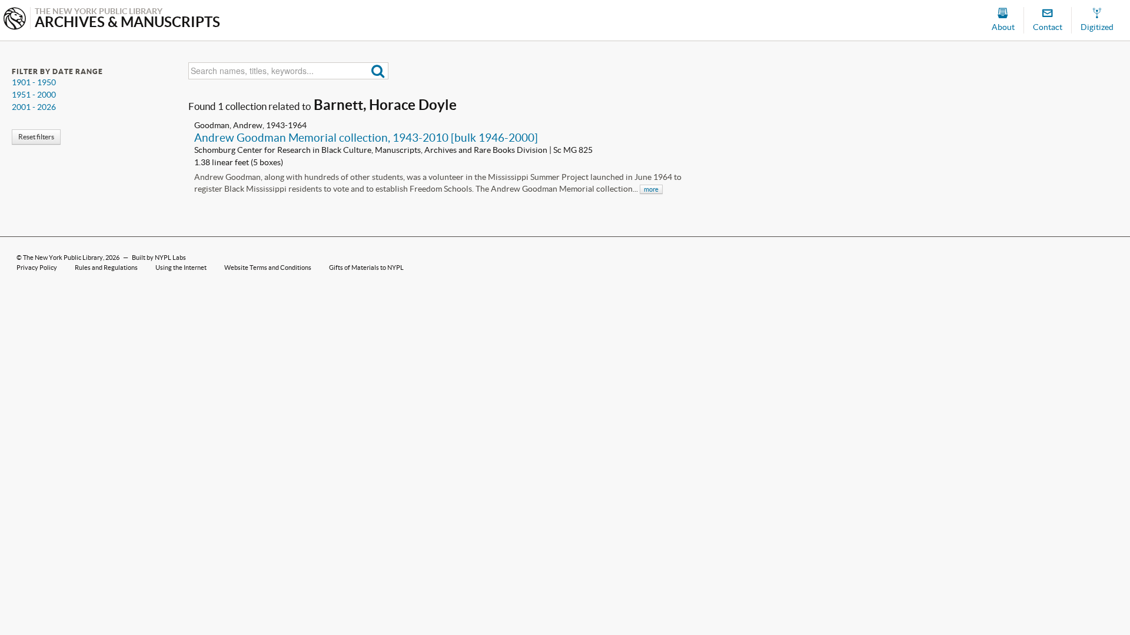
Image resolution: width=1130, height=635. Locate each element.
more (651, 189)
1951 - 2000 (34, 94)
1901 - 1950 (34, 82)
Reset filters (36, 137)
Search (378, 70)
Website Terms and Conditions (267, 267)
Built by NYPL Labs (159, 257)
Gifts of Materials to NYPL (366, 267)
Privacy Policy (36, 267)
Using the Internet (181, 267)
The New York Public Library (63, 257)
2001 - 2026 (34, 107)
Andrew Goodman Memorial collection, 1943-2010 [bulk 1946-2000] (366, 137)
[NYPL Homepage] (15, 19)
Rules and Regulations (106, 267)
